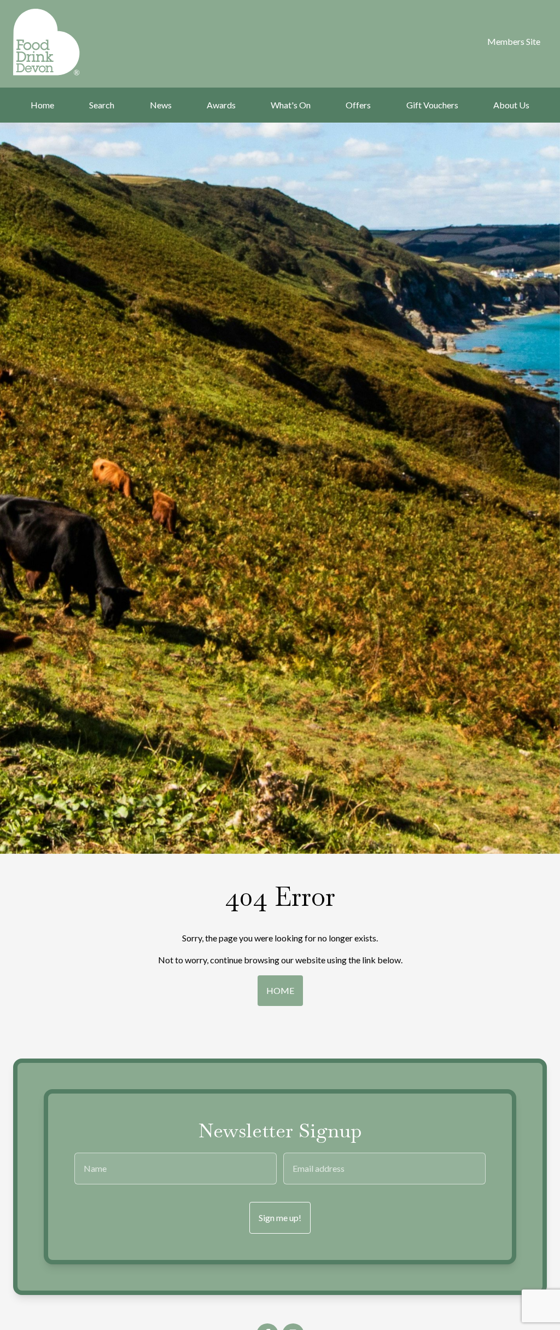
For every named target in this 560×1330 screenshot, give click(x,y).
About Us (511, 105)
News (161, 105)
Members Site (513, 41)
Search (101, 105)
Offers (358, 105)
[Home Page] (50, 42)
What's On (291, 105)
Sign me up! (280, 1217)
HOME (280, 990)
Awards (221, 105)
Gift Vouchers (432, 105)
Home (42, 105)
